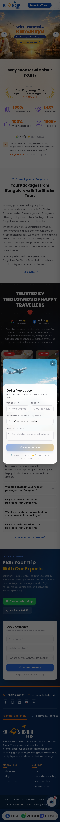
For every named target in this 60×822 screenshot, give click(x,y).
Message (15, 428)
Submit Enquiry (31, 447)
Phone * (35, 403)
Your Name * (12, 403)
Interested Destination (23, 415)
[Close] (53, 363)
